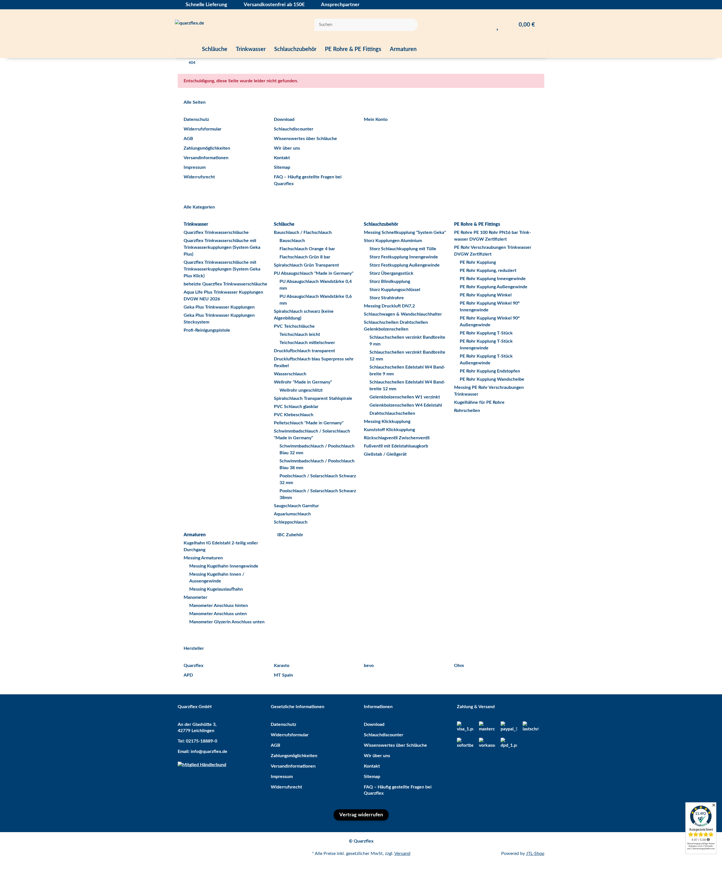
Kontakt (282, 158)
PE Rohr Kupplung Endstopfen (490, 371)
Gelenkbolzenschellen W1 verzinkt (404, 397)
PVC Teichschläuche (294, 326)
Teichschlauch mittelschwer (307, 342)
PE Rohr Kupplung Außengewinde (493, 287)
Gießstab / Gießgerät (385, 454)
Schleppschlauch (290, 522)
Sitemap (282, 167)
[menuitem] (186, 49)
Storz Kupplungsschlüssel (394, 289)
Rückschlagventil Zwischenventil (397, 438)
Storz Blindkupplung (389, 281)
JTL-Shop (535, 853)
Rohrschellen (467, 410)
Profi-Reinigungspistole (207, 330)
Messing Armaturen (203, 558)
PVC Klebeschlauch (293, 415)
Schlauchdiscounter (293, 129)
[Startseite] (179, 63)
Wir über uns (287, 148)
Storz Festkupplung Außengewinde (404, 265)
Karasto (281, 665)
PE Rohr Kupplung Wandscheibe (492, 379)
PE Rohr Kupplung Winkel (486, 295)
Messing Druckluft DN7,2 (389, 306)
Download (284, 119)
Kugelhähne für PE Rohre (479, 402)
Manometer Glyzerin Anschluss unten (227, 622)
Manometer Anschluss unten (218, 613)
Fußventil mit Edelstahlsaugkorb (396, 446)
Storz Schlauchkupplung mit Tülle (402, 249)
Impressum (195, 167)
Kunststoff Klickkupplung (389, 429)
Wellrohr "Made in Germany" (303, 382)
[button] (486, 25)
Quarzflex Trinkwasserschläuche (216, 232)
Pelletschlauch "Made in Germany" (309, 423)
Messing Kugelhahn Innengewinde (223, 566)
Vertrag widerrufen (361, 814)
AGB (188, 138)
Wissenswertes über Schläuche (305, 138)
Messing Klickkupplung (387, 421)
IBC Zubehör (289, 535)
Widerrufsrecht (199, 177)
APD (188, 675)
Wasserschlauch (290, 374)
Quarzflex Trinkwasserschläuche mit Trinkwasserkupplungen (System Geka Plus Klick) (222, 269)
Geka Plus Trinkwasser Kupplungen (219, 307)
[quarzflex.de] (189, 25)
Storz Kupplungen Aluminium (393, 240)
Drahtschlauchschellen (392, 413)
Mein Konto (376, 119)
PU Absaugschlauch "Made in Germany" (313, 273)
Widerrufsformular (202, 129)
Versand (402, 853)
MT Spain (283, 675)
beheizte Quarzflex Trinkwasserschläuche (225, 284)
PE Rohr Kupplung (478, 262)
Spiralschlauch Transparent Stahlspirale (313, 398)
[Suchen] (410, 25)
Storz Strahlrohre (386, 298)
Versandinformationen (206, 158)
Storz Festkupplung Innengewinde (403, 257)
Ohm (459, 665)
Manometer (195, 597)
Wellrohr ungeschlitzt (301, 390)
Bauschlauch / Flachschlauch (303, 232)
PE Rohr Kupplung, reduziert (488, 270)
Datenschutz (196, 119)
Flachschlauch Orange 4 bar (307, 249)
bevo (369, 665)
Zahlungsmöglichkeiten (207, 148)
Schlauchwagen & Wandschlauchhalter (403, 314)
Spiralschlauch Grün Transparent (306, 265)
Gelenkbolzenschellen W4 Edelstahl (405, 405)
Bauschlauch (292, 240)
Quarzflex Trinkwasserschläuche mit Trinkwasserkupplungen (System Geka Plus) (222, 247)
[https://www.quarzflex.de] (186, 49)
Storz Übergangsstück (391, 273)
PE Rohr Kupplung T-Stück (486, 333)
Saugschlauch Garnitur (296, 506)
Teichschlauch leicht (299, 334)
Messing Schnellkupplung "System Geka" (405, 232)
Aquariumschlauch (292, 514)
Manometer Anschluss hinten (218, 605)
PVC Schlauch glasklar (296, 406)
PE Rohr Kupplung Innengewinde (493, 278)
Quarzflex (193, 665)
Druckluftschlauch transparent (304, 351)
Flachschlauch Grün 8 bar (304, 257)
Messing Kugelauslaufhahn (216, 589)
